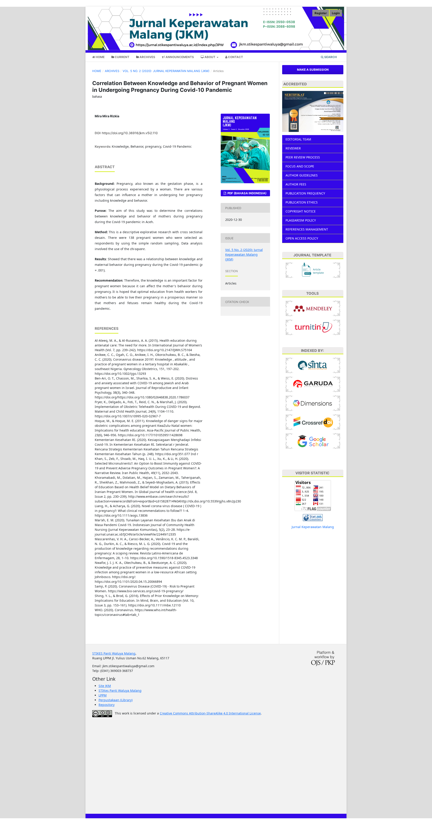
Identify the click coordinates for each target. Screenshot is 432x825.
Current (121, 57)
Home (100, 57)
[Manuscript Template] (312, 270)
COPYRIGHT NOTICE (301, 211)
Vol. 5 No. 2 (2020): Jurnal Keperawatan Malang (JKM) (166, 71)
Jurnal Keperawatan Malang (313, 527)
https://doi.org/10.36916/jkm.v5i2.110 (130, 133)
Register (321, 13)
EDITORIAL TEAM (298, 139)
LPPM (103, 695)
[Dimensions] (312, 403)
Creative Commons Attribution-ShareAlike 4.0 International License (210, 713)
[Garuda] (312, 384)
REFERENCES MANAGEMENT (307, 229)
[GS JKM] (312, 440)
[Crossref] (312, 422)
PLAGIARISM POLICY (301, 220)
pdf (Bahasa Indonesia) (246, 193)
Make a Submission (313, 69)
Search (330, 57)
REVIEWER (293, 148)
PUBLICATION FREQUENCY (305, 193)
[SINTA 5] (312, 365)
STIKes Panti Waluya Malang (120, 690)
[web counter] (313, 517)
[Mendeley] (312, 308)
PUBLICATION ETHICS (302, 202)
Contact (235, 57)
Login (336, 13)
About (210, 57)
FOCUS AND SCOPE (300, 166)
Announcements (179, 57)
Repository (107, 705)
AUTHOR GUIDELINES (302, 175)
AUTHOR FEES (296, 184)
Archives (147, 57)
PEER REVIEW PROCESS (303, 157)
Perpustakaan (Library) (116, 700)
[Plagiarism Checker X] (312, 327)
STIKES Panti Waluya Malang (113, 653)
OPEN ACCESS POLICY (302, 238)
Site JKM (105, 686)
